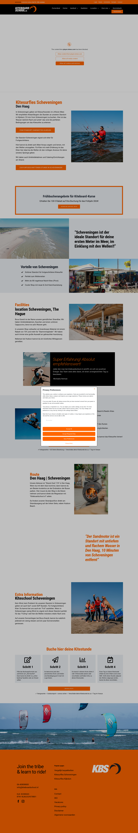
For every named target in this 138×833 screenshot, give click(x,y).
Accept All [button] (69, 429)
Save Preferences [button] (69, 439)
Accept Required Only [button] (69, 434)
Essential (49, 420)
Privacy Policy (69, 443)
